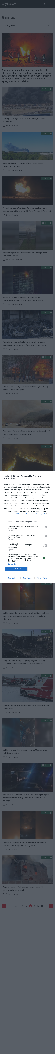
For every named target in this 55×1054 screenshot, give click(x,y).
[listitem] (27, 521)
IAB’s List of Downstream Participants (30, 514)
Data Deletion (13, 578)
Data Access (27, 578)
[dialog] (27, 527)
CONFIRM (16, 569)
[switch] (45, 527)
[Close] (50, 476)
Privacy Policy (42, 578)
